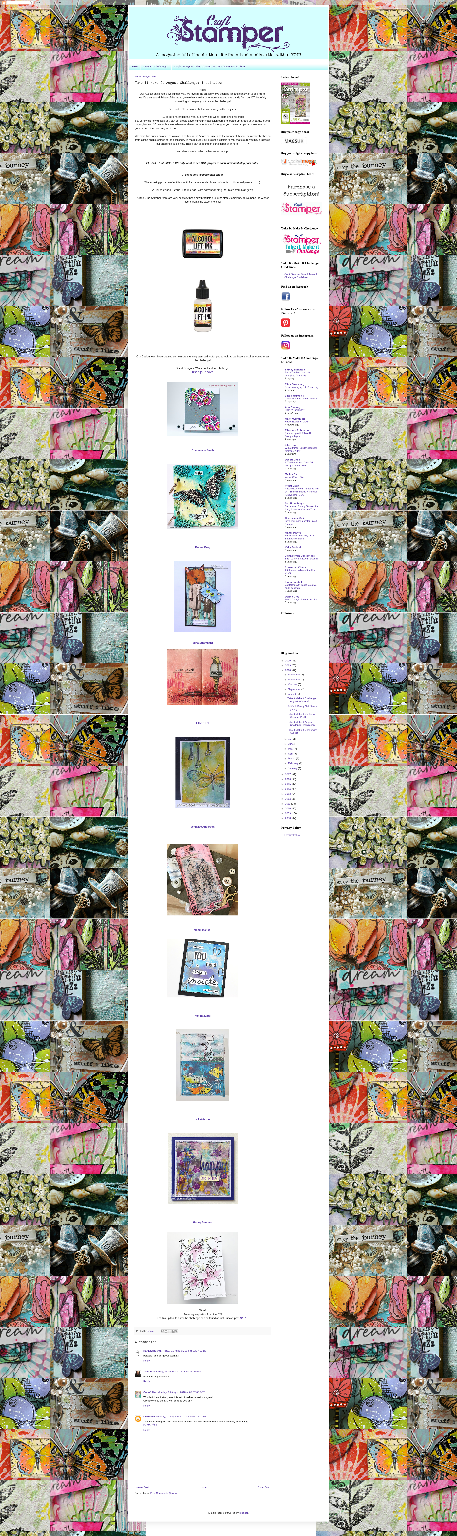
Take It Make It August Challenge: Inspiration (301, 723)
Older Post (264, 1487)
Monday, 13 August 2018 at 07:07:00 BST (181, 1392)
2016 (288, 779)
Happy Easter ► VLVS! (297, 421)
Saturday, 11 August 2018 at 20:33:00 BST (177, 1371)
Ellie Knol (202, 723)
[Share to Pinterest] (176, 1331)
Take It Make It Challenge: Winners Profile (302, 715)
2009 (288, 813)
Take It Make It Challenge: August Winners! (302, 700)
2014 (288, 789)
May (291, 748)
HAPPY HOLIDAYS (295, 410)
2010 (288, 808)
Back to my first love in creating (301, 558)
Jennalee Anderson (203, 826)
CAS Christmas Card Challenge (301, 398)
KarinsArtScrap (152, 1350)
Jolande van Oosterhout (300, 555)
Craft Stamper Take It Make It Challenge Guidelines (209, 67)
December (294, 674)
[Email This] (162, 1331)
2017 (288, 774)
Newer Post (142, 1487)
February (293, 763)
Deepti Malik (292, 459)
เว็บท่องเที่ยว (150, 1424)
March (292, 758)
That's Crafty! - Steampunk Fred (301, 599)
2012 (288, 798)
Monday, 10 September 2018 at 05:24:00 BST (182, 1416)
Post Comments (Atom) (163, 1493)
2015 (288, 784)
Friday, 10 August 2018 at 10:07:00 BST (185, 1350)
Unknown (149, 1416)
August (292, 694)
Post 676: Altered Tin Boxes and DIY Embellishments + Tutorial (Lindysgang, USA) (301, 491)
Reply (146, 1360)
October (293, 684)
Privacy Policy (292, 834)
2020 (288, 660)
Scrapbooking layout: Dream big (301, 387)
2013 (288, 793)
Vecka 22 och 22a (294, 477)
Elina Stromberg (202, 642)
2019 (288, 665)
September (294, 689)
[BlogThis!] (166, 1331)
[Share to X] (169, 1331)
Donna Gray (292, 596)
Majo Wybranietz (295, 418)
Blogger (243, 1512)
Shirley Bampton (295, 369)
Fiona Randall (293, 582)
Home (135, 67)
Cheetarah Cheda (295, 567)
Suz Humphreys (294, 503)
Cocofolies (150, 1392)
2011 (288, 803)
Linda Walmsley (294, 395)
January (293, 768)
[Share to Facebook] (173, 1331)
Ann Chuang (292, 407)
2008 (288, 818)
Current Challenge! (156, 67)
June (291, 743)
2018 (288, 670)
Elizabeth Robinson (297, 430)
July (290, 739)
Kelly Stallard (293, 547)
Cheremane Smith (295, 518)
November (294, 679)
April (291, 753)
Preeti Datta (292, 485)
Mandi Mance (203, 929)
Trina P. (147, 1371)
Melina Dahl (292, 474)
